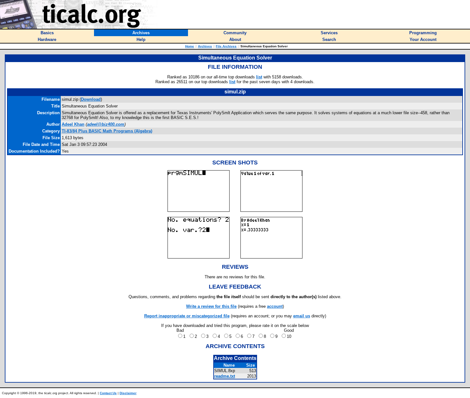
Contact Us (108, 393)
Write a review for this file (211, 306)
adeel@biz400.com (105, 124)
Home (189, 46)
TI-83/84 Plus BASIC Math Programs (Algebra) (107, 131)
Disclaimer (128, 393)
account (275, 306)
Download (91, 99)
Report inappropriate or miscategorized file (187, 316)
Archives (205, 46)
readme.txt (224, 376)
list (259, 77)
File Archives (226, 46)
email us (301, 316)
